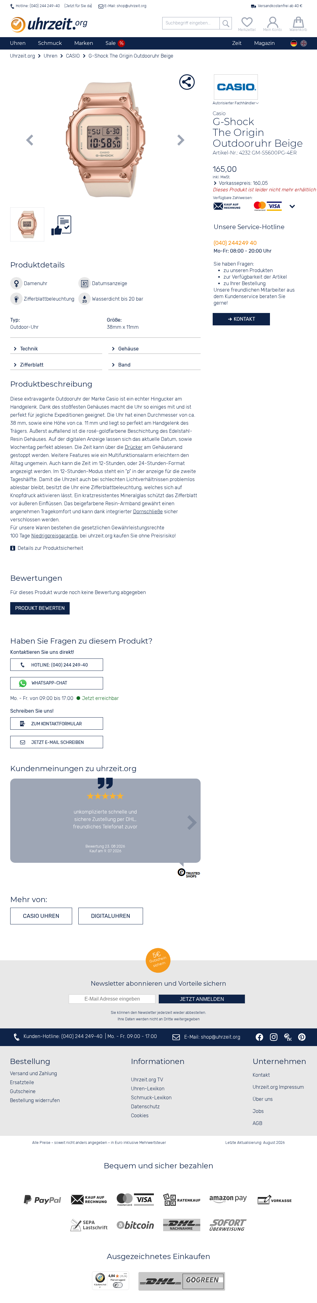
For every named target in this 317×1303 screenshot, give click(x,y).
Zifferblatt (32, 365)
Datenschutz (145, 1107)
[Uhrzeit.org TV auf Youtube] (288, 1037)
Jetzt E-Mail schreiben (57, 742)
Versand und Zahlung (33, 1074)
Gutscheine (23, 1091)
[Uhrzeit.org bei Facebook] (259, 1037)
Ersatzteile (22, 1082)
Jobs (258, 1111)
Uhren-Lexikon (147, 1089)
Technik (29, 349)
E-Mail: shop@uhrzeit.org (124, 6)
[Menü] (125, 1275)
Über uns (263, 1099)
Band (125, 365)
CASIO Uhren (41, 916)
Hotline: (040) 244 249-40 (38, 6)
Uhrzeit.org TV (147, 1080)
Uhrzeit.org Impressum (278, 1087)
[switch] (118, 1285)
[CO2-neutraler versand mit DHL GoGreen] (181, 1281)
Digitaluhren (110, 916)
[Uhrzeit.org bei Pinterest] (302, 1037)
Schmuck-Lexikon (151, 1098)
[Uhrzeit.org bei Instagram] (273, 1037)
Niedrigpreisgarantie (54, 536)
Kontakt (243, 319)
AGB (257, 1123)
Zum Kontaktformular (56, 724)
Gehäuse (129, 349)
